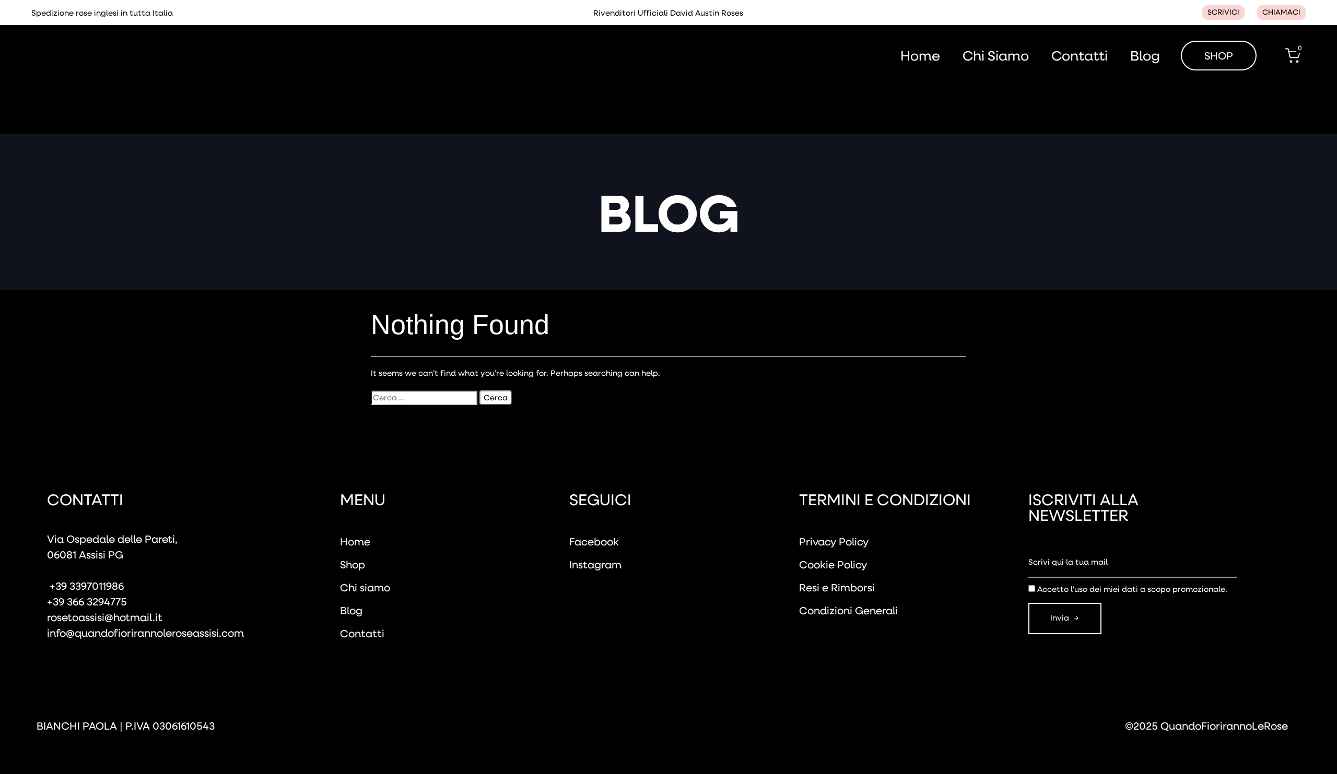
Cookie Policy (833, 564)
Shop (352, 564)
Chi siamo (365, 587)
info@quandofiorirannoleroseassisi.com (145, 632)
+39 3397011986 (85, 585)
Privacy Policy (834, 541)
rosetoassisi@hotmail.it (104, 617)
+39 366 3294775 (87, 601)
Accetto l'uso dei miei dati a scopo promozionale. (1132, 589)
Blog (1145, 55)
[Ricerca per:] (424, 397)
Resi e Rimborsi (837, 587)
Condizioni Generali (848, 610)
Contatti (1079, 55)
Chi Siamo (996, 55)
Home (920, 55)
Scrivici (1223, 12)
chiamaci (1281, 12)
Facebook (594, 541)
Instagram (595, 564)
